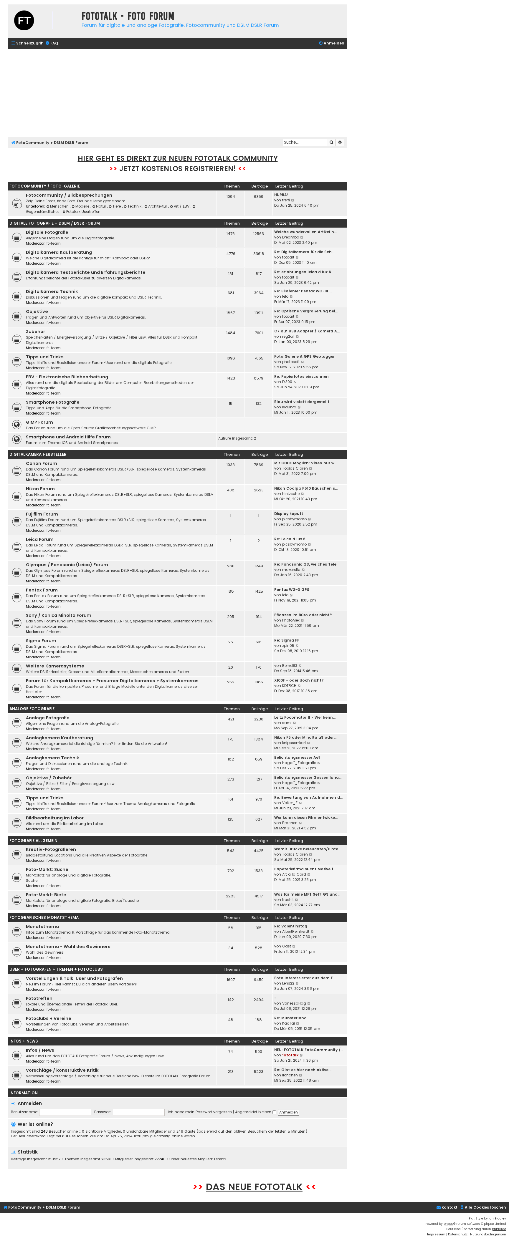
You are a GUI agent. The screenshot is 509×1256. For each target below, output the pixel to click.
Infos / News (40, 1050)
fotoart (288, 257)
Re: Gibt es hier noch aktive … (303, 1069)
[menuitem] (51, 43)
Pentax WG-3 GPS (291, 589)
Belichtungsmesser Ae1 (297, 757)
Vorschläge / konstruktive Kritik (62, 1070)
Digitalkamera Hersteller (38, 454)
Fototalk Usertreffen (83, 211)
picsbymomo (294, 518)
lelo (285, 296)
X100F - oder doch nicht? (299, 680)
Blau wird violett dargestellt (301, 401)
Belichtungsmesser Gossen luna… (307, 777)
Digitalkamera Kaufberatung (59, 252)
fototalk (290, 1055)
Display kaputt (288, 513)
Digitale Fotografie (47, 232)
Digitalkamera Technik (52, 291)
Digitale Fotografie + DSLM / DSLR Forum (54, 223)
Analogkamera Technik (52, 758)
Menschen (60, 206)
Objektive (37, 311)
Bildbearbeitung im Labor (55, 818)
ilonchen (290, 1075)
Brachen (290, 822)
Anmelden (30, 1103)
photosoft (291, 361)
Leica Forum (40, 539)
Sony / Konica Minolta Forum (58, 615)
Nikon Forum (40, 489)
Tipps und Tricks (45, 357)
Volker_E (290, 802)
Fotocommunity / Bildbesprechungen (69, 195)
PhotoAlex (291, 620)
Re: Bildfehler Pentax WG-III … (303, 291)
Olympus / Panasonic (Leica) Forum (67, 565)
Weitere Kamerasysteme (55, 666)
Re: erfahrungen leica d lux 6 (302, 271)
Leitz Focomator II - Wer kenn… (305, 717)
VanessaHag (294, 1003)
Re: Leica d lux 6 (289, 538)
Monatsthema (42, 926)
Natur (101, 206)
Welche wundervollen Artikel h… (305, 231)
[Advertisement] (177, 93)
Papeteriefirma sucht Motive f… (305, 868)
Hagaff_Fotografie (299, 762)
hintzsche (291, 493)
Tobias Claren (295, 468)
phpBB (448, 1224)
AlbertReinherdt (295, 931)
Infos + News (23, 1041)
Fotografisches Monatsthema (44, 917)
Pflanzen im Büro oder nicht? (303, 614)
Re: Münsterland (290, 1017)
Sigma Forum (41, 641)
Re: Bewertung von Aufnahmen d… (308, 797)
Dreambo (290, 237)
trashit (288, 899)
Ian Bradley (497, 1218)
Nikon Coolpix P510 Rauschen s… (306, 488)
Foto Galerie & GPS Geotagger (304, 356)
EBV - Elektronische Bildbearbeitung (67, 377)
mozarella (291, 569)
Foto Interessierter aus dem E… (305, 977)
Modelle (82, 206)
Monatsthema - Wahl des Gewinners (68, 947)
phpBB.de (499, 1229)
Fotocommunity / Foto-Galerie (44, 186)
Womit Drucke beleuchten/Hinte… (307, 848)
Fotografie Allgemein (33, 841)
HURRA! (281, 194)
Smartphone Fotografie (53, 402)
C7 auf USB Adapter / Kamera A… (307, 331)
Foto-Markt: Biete (46, 895)
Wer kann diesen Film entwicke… (306, 817)
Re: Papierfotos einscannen (301, 376)
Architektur (158, 206)
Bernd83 (289, 665)
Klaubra (289, 407)
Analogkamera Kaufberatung (59, 738)
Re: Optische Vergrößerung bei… (306, 311)
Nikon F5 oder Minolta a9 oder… (305, 737)
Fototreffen (39, 998)
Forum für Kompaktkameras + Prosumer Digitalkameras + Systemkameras (112, 681)
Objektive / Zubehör (49, 778)
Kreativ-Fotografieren (51, 849)
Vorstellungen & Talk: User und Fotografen (74, 978)
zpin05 (288, 645)
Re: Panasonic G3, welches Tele (305, 564)
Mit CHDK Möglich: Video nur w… (305, 462)
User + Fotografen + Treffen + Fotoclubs (56, 969)
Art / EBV (182, 206)
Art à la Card (294, 874)
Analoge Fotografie (31, 709)
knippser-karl (294, 742)
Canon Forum (41, 463)
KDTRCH (289, 685)
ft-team (54, 243)
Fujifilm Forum (42, 514)
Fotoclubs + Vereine (48, 1018)
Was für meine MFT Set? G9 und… (307, 894)
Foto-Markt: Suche (47, 869)
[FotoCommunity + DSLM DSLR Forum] (43, 21)
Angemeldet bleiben (253, 1111)
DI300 (287, 381)
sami (287, 722)
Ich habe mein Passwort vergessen (200, 1111)
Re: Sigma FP (287, 640)
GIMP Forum (39, 422)
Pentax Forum (42, 590)
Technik (135, 206)
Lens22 (288, 983)
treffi (286, 200)
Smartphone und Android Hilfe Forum (68, 437)
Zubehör (35, 331)
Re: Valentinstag (290, 926)
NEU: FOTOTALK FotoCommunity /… (308, 1049)
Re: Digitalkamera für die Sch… (304, 251)
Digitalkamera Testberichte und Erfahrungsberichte (86, 272)
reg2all (288, 336)
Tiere (117, 206)
